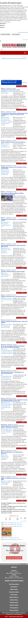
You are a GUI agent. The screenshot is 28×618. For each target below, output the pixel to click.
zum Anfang (23, 564)
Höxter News (14, 594)
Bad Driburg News (14, 584)
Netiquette (23, 612)
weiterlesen (19, 86)
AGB (3, 612)
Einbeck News (14, 589)
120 (17, 518)
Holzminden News (14, 592)
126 (17, 519)
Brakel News (14, 587)
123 (6, 519)
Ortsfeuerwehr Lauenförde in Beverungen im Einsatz (13, 511)
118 (10, 518)
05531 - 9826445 (15, 576)
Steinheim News (14, 605)
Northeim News (14, 602)
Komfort (2, 27)
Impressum (7, 612)
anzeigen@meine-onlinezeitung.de (14, 578)
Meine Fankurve (14, 597)
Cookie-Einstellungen (18, 614)
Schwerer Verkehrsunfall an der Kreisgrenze (13, 503)
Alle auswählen (15, 34)
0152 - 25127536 (14, 572)
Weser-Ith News (14, 610)
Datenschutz (12, 612)
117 (6, 518)
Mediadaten (18, 612)
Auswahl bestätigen (5, 34)
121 (21, 518)
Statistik (2, 25)
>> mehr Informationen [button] (22, 32)
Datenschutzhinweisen (5, 22)
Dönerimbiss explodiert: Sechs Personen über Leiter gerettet (14, 507)
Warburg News (14, 608)
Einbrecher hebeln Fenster (13, 509)
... (13, 518)
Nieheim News (14, 600)
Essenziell (2, 23)
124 (10, 519)
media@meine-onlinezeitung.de (14, 573)
